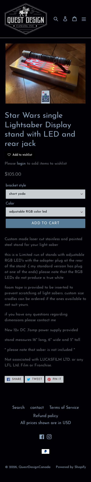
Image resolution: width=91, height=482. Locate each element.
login (21, 164)
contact (37, 408)
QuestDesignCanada (34, 467)
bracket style (16, 185)
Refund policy (45, 416)
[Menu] (83, 19)
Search (18, 408)
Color (10, 203)
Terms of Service (64, 408)
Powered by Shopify (71, 467)
